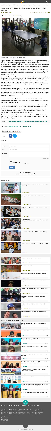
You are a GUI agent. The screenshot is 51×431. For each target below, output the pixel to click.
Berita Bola (4, 409)
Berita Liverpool (22, 412)
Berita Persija (29, 410)
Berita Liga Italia (13, 410)
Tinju (44, 5)
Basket (25, 5)
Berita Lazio (4, 416)
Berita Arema (29, 413)
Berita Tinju (4, 413)
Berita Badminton (5, 412)
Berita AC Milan (39, 413)
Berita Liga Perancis (14, 413)
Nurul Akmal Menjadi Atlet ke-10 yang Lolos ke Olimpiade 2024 (35, 243)
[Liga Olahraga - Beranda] (25, 2)
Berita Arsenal (22, 410)
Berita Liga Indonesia (14, 415)
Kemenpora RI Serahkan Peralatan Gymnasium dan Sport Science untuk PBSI (28, 121)
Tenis (34, 5)
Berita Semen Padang (31, 412)
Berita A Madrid (5, 420)
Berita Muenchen (5, 417)
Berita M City (4, 422)
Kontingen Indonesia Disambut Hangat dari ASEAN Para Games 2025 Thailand (35, 208)
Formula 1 (39, 5)
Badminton (19, 5)
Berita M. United (22, 409)
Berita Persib (29, 409)
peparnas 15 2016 (26, 126)
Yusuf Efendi (9, 12)
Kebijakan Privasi (13, 405)
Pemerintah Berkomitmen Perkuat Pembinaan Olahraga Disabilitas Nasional (33, 196)
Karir (38, 405)
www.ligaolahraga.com (27, 429)
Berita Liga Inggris (13, 409)
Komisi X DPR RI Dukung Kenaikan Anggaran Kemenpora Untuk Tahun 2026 (35, 220)
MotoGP (14, 5)
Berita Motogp (5, 410)
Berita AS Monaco (39, 415)
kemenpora (10, 126)
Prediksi (2, 5)
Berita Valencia (5, 419)
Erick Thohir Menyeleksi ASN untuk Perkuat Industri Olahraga (34, 231)
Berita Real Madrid (39, 410)
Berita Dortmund (39, 412)
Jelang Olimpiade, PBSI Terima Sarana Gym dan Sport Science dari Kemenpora (35, 184)
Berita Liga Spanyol (13, 412)
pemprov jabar (17, 126)
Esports (30, 5)
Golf (47, 5)
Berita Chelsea (22, 413)
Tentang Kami (4, 405)
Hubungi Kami (33, 405)
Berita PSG (21, 415)
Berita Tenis (4, 415)
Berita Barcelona (39, 409)
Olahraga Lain (24, 328)
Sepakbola (8, 5)
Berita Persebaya (30, 415)
